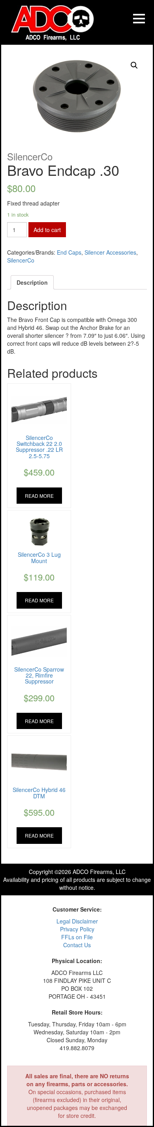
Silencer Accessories (110, 252)
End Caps (69, 252)
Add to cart (47, 230)
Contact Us (77, 945)
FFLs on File (77, 937)
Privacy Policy (77, 929)
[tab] (32, 282)
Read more (39, 495)
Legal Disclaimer (77, 921)
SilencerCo (20, 260)
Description (32, 282)
